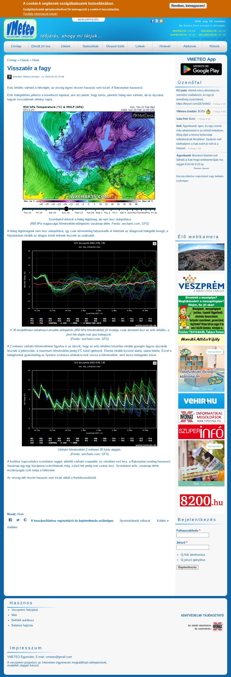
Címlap (16, 46)
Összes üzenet (201, 168)
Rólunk (214, 46)
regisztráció (65, 520)
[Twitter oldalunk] (157, 21)
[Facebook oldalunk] (152, 21)
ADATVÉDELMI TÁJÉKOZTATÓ (202, 615)
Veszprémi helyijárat (25, 610)
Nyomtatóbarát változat (135, 520)
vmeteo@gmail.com (59, 657)
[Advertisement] (89, 561)
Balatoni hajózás (22, 625)
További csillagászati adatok (208, 38)
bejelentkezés (88, 520)
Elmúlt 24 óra (40, 46)
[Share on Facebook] (10, 520)
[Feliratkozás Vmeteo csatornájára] (161, 21)
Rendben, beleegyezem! (188, 5)
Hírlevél (164, 46)
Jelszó (181, 542)
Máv (14, 615)
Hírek (35, 60)
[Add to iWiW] (25, 520)
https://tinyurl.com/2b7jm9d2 (193, 103)
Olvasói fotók (115, 46)
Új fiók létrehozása (193, 554)
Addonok (189, 46)
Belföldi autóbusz (23, 620)
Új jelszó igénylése (193, 560)
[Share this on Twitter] (18, 520)
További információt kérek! (40, 14)
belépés (219, 176)
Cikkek (65, 46)
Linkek (140, 46)
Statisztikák (91, 46)
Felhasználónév (188, 530)
